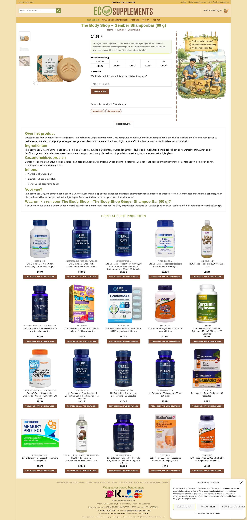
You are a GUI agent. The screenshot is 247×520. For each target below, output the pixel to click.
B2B (131, 482)
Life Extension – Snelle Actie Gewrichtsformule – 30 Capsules (81, 265)
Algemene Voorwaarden (98, 482)
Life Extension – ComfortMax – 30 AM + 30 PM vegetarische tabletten (123, 330)
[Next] (81, 58)
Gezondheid (93, 20)
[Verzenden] (58, 10)
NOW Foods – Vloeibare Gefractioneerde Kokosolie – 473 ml (82, 459)
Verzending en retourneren (70, 482)
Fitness (135, 20)
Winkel (120, 29)
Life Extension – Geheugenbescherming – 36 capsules (40, 459)
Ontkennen (208, 506)
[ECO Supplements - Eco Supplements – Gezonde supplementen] (123, 11)
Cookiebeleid (200, 513)
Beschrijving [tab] (123, 124)
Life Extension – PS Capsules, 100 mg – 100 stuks (165, 394)
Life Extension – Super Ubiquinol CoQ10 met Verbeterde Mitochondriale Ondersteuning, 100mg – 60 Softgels (124, 266)
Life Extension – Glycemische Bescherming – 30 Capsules (123, 394)
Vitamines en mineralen (115, 20)
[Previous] (36, 58)
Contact (123, 482)
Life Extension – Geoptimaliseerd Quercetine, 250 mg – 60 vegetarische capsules (82, 396)
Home (110, 29)
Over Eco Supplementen (218, 2)
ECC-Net (145, 514)
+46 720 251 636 (107, 510)
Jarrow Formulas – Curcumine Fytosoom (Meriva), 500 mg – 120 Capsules (207, 331)
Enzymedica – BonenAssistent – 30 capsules (207, 394)
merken (183, 2)
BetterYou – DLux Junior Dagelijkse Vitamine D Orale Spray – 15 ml (165, 459)
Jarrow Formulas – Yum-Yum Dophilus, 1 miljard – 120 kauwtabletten (81, 330)
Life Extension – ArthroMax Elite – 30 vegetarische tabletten (40, 330)
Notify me (99, 91)
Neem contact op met (197, 2)
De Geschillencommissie (116, 514)
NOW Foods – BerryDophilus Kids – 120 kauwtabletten (165, 330)
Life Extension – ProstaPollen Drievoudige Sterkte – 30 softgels (40, 265)
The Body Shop (113, 111)
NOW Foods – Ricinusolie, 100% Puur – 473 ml (207, 265)
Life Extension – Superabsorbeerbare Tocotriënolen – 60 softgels (165, 265)
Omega (145, 20)
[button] (241, 482)
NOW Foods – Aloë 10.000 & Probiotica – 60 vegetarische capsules (207, 459)
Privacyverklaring (213, 513)
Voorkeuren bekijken (232, 506)
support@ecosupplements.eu (137, 510)
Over (114, 482)
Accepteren (184, 506)
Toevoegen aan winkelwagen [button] (40, 277)
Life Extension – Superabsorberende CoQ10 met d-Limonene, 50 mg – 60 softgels (123, 460)
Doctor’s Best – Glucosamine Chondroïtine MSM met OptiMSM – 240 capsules (40, 396)
